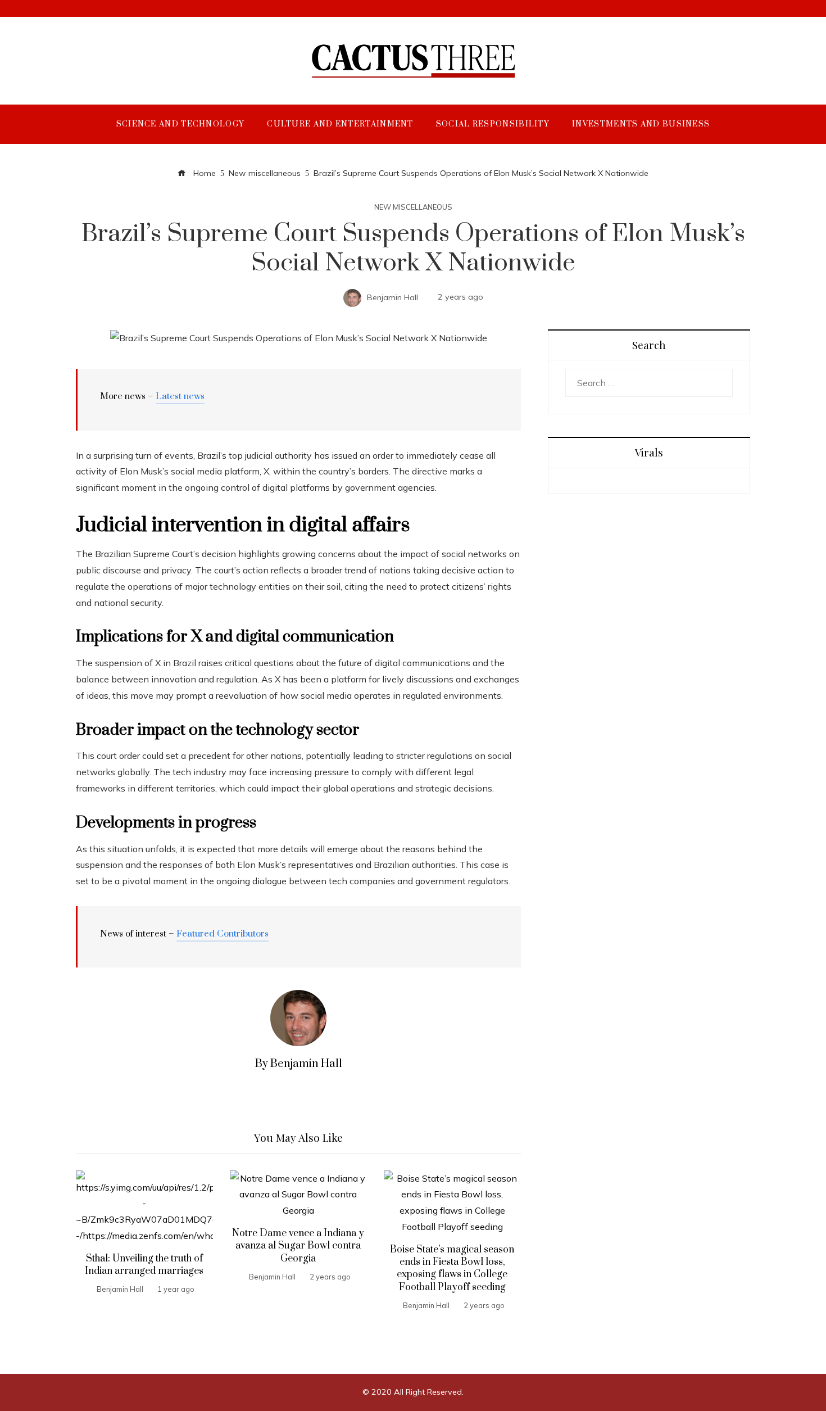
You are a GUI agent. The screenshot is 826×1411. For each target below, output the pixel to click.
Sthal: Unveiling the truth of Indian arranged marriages (144, 1264)
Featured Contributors (222, 933)
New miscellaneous (413, 207)
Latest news (180, 396)
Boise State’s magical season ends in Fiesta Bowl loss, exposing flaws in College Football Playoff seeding (452, 1268)
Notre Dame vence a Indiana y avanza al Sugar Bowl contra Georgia (298, 1246)
